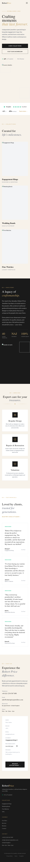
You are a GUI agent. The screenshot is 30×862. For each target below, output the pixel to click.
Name (7, 720)
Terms (16, 856)
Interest (8, 737)
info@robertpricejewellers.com (12, 700)
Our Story (4, 820)
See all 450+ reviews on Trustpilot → (11, 516)
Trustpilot (21, 856)
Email (7, 731)
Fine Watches (5, 809)
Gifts (3, 811)
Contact (4, 828)
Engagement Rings (6, 803)
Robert (6, 3)
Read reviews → (23, 111)
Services (4, 823)
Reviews (4, 825)
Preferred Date (10, 743)
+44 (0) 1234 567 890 (9, 693)
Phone (7, 726)
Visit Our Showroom (14, 51)
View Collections (14, 46)
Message (8, 749)
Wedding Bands (6, 806)
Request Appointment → (15, 764)
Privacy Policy (9, 856)
